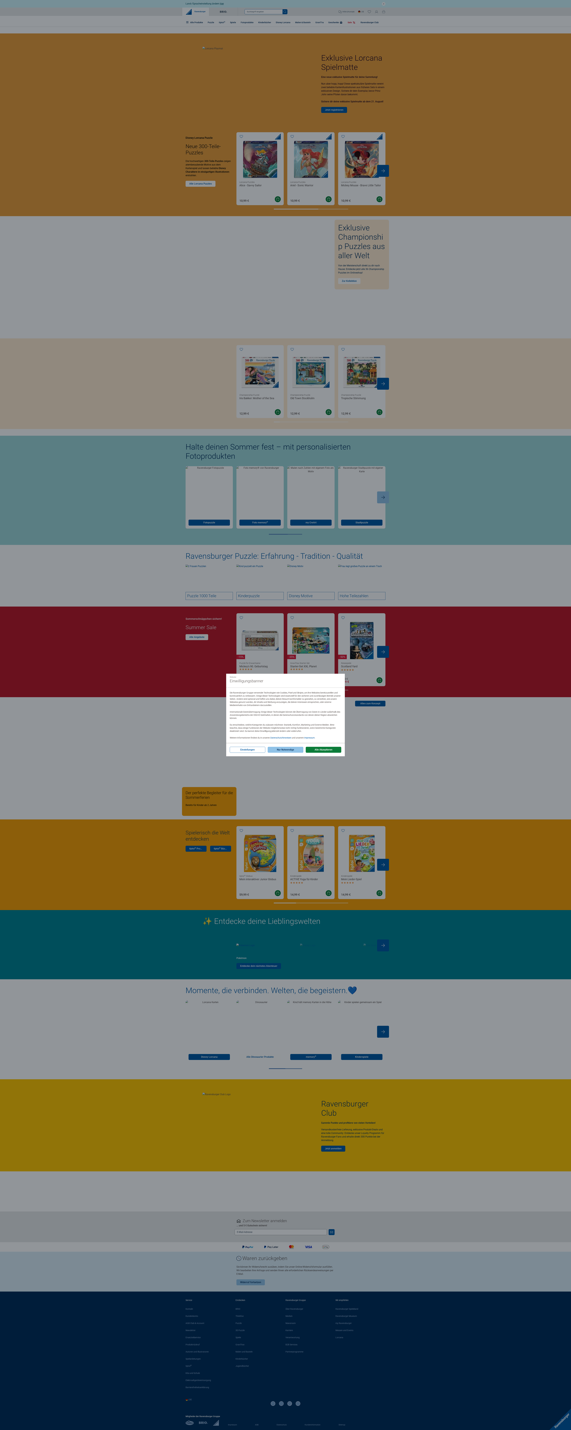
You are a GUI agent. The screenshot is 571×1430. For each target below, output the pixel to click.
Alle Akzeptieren (323, 749)
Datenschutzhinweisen (280, 738)
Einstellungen (247, 749)
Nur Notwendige (285, 749)
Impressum (309, 738)
